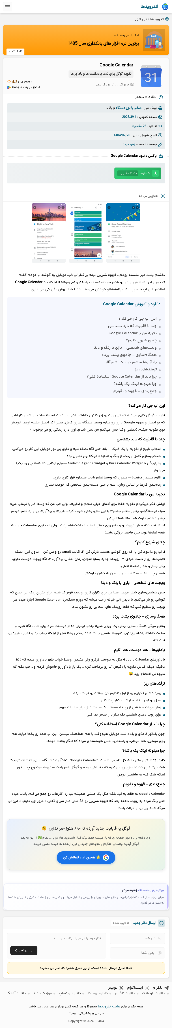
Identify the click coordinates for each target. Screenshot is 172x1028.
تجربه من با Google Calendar (133, 333)
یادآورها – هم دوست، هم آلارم (130, 362)
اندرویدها (149, 6)
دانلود (134, 173)
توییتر (112, 988)
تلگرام (157, 988)
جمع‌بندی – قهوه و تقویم (135, 391)
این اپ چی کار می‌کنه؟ (137, 319)
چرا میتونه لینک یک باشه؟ (135, 384)
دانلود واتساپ (70, 993)
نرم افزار (141, 19)
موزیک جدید (42, 993)
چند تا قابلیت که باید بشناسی (132, 326)
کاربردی (100, 84)
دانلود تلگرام (125, 993)
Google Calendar (116, 65)
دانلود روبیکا (98, 993)
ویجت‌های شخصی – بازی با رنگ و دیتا (125, 348)
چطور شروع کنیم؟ (141, 340)
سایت (116, 1006)
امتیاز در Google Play (26, 87)
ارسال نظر (26, 950)
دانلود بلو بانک (153, 993)
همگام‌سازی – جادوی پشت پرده (129, 355)
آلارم (111, 84)
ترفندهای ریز (146, 369)
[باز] (7, 6)
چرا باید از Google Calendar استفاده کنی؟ (122, 377)
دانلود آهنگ (16, 993)
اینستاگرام (135, 988)
